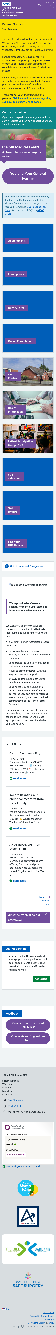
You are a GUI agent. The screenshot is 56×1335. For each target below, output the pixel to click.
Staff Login (48, 1319)
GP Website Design (36, 1323)
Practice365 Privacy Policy (42, 1316)
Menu (41, 5)
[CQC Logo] (14, 1130)
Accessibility (48, 1312)
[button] (28, 566)
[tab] (28, 917)
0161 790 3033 (15, 1106)
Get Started (41, 978)
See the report (14, 1154)
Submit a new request (13, 124)
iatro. (51, 1323)
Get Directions (15, 1100)
